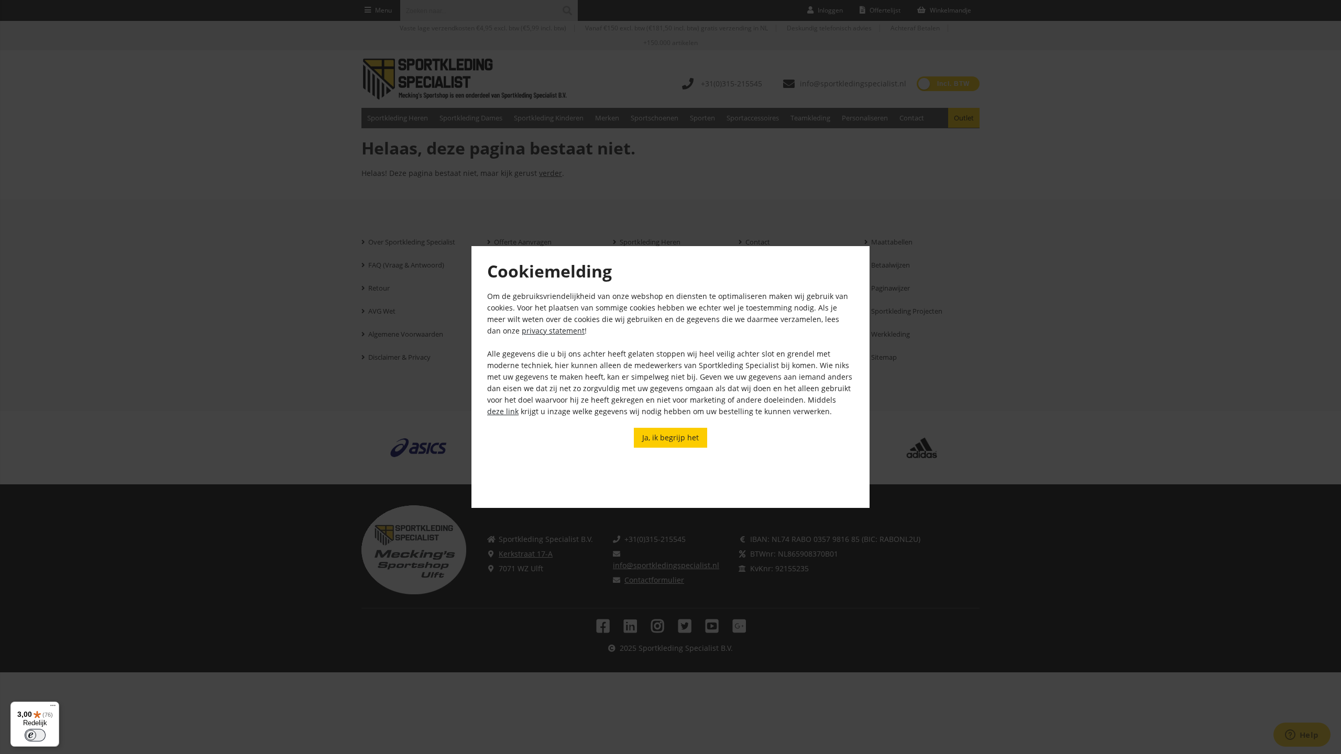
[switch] (35, 735)
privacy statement (553, 331)
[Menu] (53, 708)
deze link (503, 411)
